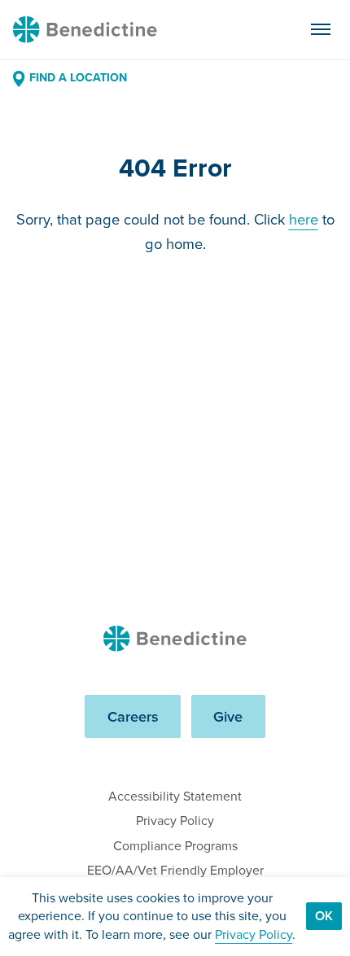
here (303, 219)
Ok (324, 915)
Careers (133, 716)
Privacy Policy (175, 820)
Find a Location (77, 77)
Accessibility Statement (175, 796)
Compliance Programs (175, 845)
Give (228, 716)
